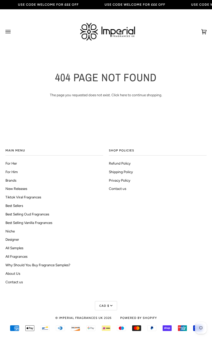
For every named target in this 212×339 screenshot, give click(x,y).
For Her (11, 163)
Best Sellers (14, 206)
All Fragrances (16, 256)
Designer (12, 239)
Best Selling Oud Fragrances (27, 214)
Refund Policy (120, 163)
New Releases (16, 189)
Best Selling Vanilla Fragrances (28, 223)
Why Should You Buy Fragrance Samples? (37, 265)
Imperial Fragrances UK (81, 318)
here (123, 95)
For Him (11, 172)
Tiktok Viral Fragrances (23, 197)
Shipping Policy (121, 172)
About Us (12, 273)
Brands (10, 180)
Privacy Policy (119, 180)
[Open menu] (13, 31)
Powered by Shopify (138, 318)
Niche (10, 231)
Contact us (14, 282)
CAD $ (104, 306)
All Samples (14, 248)
